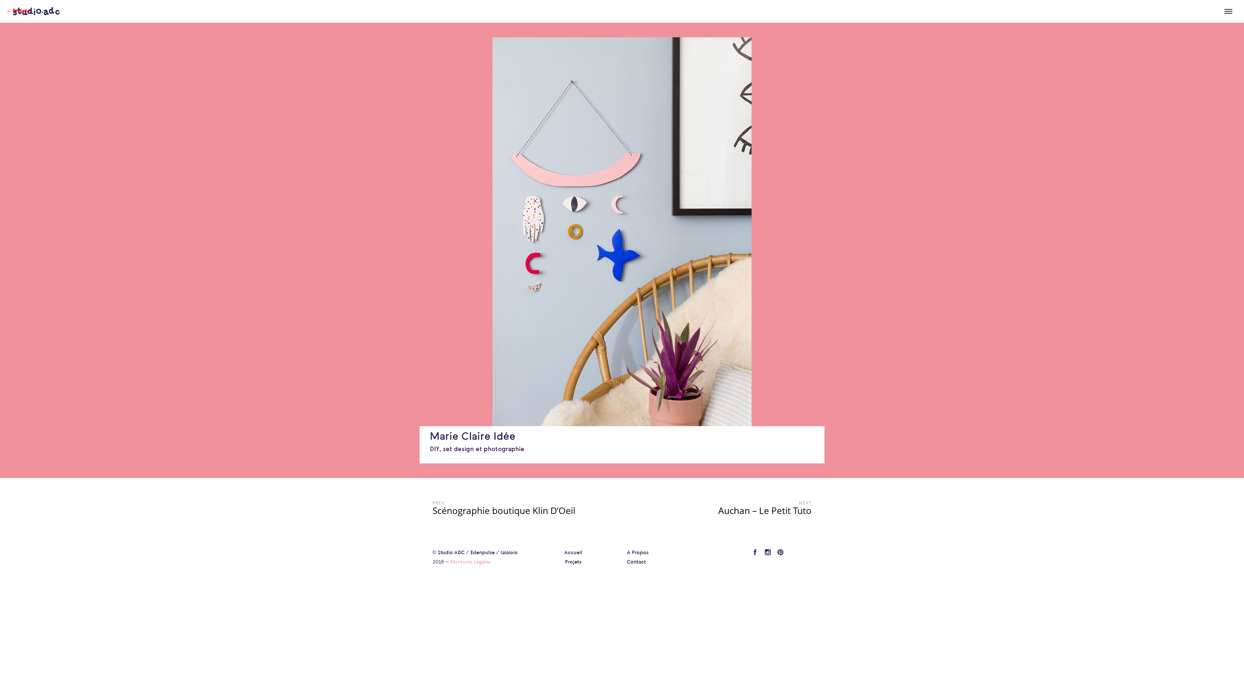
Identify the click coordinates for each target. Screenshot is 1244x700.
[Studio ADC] (36, 11)
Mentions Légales (470, 562)
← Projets (18, 10)
